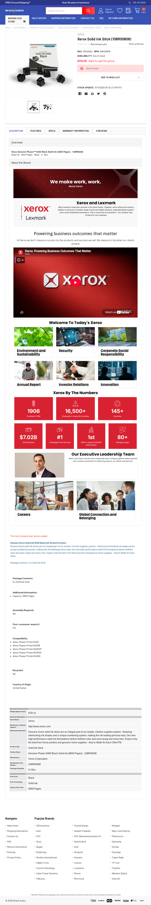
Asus (38, 841)
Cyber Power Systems (47, 873)
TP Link (115, 862)
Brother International (46, 857)
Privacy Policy (14, 857)
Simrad (115, 846)
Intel (76, 846)
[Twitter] (98, 93)
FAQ (101, 18)
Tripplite (116, 868)
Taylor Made (118, 857)
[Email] (86, 93)
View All (116, 878)
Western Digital (119, 873)
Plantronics (117, 836)
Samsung (116, 841)
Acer (38, 830)
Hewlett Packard (82, 830)
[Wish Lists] (121, 10)
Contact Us (87, 18)
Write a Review (136, 43)
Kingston (78, 852)
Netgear (116, 825)
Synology (116, 852)
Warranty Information (76, 130)
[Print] (92, 93)
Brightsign (41, 852)
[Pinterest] (104, 93)
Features (35, 130)
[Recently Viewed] (130, 10)
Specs (52, 130)
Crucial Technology (45, 868)
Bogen (39, 846)
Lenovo (78, 862)
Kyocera (78, 857)
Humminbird (80, 841)
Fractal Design (81, 825)
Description (16, 130)
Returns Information (121, 18)
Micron (77, 873)
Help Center (39, 18)
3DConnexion (42, 825)
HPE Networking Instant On (87, 836)
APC (38, 836)
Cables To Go (42, 862)
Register (109, 12)
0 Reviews (101, 130)
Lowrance (79, 868)
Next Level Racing (121, 830)
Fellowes (40, 878)
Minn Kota (79, 878)
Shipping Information (63, 18)
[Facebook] (80, 93)
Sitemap (11, 852)
